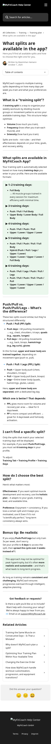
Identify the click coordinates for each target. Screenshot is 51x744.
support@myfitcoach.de (33, 613)
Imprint (34, 734)
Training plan (36, 32)
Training (22, 32)
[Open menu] (45, 4)
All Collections (9, 32)
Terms (15, 734)
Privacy (25, 734)
